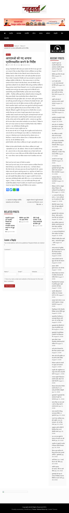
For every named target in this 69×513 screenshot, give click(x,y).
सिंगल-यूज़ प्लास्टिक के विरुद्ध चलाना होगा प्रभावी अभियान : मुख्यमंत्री (58, 452)
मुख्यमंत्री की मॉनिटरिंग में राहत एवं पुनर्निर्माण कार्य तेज (58, 327)
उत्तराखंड (19, 33)
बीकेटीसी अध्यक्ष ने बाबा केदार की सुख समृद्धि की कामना (57, 206)
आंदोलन (48, 33)
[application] (57, 49)
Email (20, 271)
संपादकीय (6, 38)
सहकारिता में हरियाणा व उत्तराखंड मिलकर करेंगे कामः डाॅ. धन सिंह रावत (57, 318)
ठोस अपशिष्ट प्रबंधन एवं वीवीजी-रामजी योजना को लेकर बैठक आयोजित (58, 224)
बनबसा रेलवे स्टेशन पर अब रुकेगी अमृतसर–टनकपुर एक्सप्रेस (58, 302)
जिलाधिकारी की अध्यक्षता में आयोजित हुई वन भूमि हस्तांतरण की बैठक (58, 284)
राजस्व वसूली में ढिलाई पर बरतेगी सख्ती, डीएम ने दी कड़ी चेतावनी (58, 379)
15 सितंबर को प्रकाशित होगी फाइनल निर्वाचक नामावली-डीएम (58, 143)
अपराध (40, 33)
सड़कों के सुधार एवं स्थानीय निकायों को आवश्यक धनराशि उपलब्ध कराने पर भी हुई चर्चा (10, 223)
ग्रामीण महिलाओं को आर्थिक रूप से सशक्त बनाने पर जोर (57, 293)
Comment (7, 249)
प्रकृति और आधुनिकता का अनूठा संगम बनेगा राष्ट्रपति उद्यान (58, 372)
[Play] (52, 51)
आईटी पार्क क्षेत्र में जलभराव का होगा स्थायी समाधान (58, 101)
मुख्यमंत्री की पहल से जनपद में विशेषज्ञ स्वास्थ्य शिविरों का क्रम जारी (58, 476)
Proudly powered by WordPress (21, 509)
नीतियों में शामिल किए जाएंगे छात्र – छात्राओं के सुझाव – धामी (58, 240)
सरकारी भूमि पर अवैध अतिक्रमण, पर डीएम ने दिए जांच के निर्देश (58, 152)
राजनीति (27, 33)
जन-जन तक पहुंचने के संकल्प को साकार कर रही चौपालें (58, 438)
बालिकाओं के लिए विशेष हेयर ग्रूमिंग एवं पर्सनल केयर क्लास (57, 92)
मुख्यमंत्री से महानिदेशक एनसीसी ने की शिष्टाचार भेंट (57, 334)
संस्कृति (55, 33)
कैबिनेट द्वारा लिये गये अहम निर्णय (24, 219)
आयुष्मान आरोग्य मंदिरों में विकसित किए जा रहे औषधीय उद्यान (58, 429)
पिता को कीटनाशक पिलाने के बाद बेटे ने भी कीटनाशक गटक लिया (58, 110)
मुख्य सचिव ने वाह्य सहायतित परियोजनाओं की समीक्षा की (58, 341)
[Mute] (62, 51)
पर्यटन (33, 33)
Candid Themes (52, 509)
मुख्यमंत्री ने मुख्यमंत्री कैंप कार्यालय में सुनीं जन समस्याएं (58, 397)
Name (6, 271)
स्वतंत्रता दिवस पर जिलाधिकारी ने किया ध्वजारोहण (57, 179)
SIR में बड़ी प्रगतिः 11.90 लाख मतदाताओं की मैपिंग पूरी (37, 221)
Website (34, 271)
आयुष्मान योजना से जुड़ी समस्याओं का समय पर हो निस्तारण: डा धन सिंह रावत (35, 202)
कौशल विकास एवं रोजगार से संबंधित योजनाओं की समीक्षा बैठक (58, 275)
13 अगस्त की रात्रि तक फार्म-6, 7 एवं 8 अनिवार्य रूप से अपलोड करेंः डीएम (58, 197)
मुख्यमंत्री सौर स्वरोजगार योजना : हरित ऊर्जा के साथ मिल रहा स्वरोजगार (58, 215)
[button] (57, 48)
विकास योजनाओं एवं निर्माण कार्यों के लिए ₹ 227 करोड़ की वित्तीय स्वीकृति (58, 388)
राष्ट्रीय (11, 33)
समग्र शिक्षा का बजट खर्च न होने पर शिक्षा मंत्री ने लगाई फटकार (58, 404)
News (8, 54)
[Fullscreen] (64, 51)
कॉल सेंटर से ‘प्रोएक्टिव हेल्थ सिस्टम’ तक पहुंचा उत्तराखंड (57, 126)
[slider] (56, 51)
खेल (62, 33)
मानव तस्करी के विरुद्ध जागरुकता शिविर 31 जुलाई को (57, 413)
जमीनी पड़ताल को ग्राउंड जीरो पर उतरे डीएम (58, 469)
